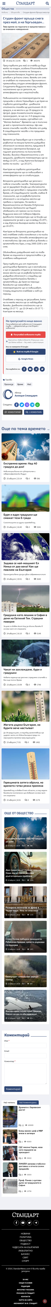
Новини (5, 13)
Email (6, 1051)
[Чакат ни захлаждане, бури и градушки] (25, 653)
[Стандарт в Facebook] (24, 369)
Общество (15, 13)
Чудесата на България (25, 1247)
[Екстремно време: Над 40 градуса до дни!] (25, 446)
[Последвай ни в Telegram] (36, 1222)
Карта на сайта (25, 1300)
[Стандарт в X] (42, 369)
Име (6, 1041)
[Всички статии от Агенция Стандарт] (8, 394)
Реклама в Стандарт (25, 1293)
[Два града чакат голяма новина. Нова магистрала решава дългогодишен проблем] (25, 868)
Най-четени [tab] (9, 1102)
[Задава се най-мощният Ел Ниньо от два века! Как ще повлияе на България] (25, 546)
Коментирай (14, 412)
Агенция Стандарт (26, 395)
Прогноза (8, 384)
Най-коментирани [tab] (28, 1102)
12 (23, 1125)
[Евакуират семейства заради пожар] (25, 971)
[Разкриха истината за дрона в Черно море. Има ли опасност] (25, 902)
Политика (25, 1237)
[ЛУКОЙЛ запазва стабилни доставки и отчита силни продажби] (10, 1169)
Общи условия (25, 1283)
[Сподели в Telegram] (32, 404)
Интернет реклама (25, 1289)
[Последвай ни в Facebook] (16, 1222)
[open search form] (47, 3)
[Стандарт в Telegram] (36, 369)
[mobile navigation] (4, 3)
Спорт (25, 1261)
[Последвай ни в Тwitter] (29, 1222)
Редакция (25, 1286)
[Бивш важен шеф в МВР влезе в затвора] (10, 1136)
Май (29, 384)
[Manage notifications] (45, 1301)
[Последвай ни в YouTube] (23, 1222)
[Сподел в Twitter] (21, 404)
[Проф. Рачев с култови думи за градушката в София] (10, 1186)
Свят (25, 1257)
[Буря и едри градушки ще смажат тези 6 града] (25, 498)
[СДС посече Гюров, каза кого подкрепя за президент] (10, 1153)
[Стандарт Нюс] (25, 1217)
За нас (25, 1279)
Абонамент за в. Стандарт (25, 1303)
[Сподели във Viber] (27, 404)
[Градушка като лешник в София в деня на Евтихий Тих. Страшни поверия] (25, 598)
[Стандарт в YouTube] (30, 369)
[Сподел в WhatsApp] (37, 404)
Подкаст (25, 1244)
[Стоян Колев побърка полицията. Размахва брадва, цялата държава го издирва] (25, 937)
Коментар (9, 1061)
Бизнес (25, 1254)
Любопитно (25, 1251)
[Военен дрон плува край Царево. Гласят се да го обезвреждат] (25, 1006)
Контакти (25, 1296)
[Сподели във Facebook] (16, 404)
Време (20, 384)
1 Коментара (35, 412)
